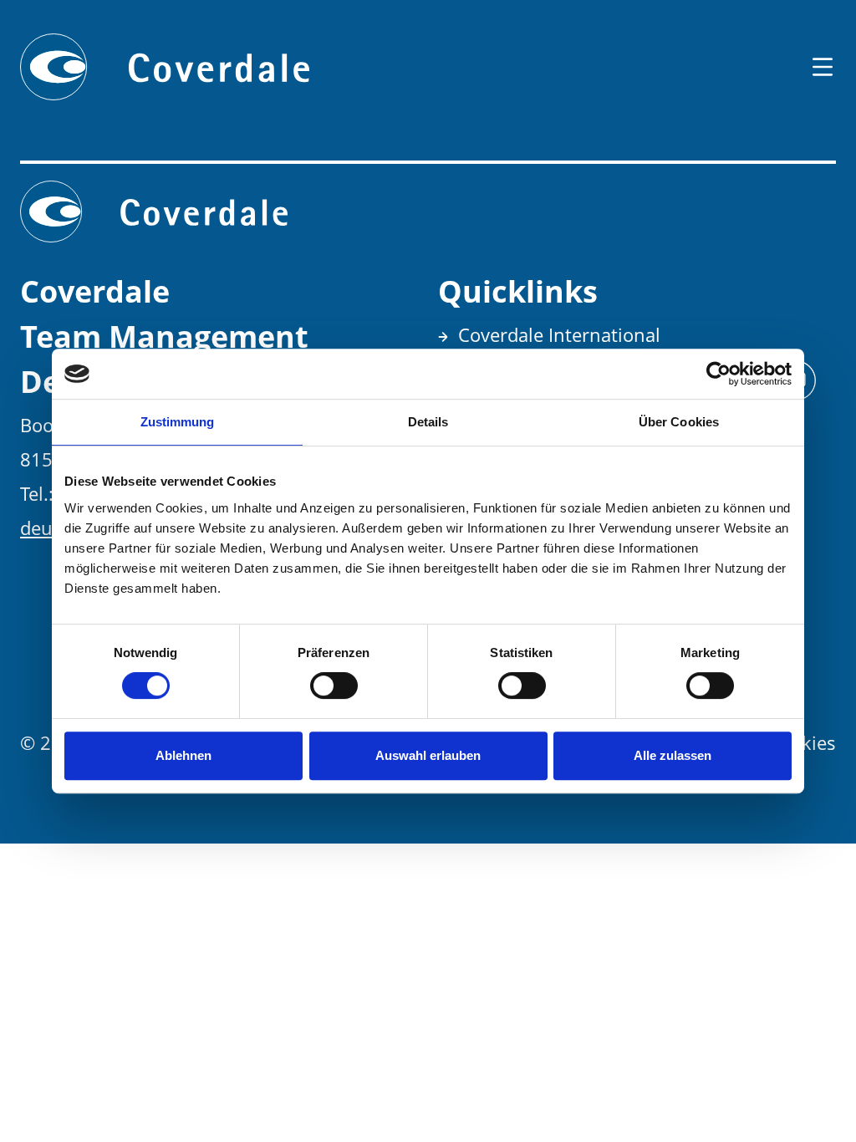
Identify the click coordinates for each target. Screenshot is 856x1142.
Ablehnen (183, 755)
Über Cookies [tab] (679, 422)
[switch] (334, 685)
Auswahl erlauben (428, 755)
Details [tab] (428, 422)
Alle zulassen (672, 755)
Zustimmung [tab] (177, 422)
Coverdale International (559, 334)
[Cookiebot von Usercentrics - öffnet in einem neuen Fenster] (718, 373)
